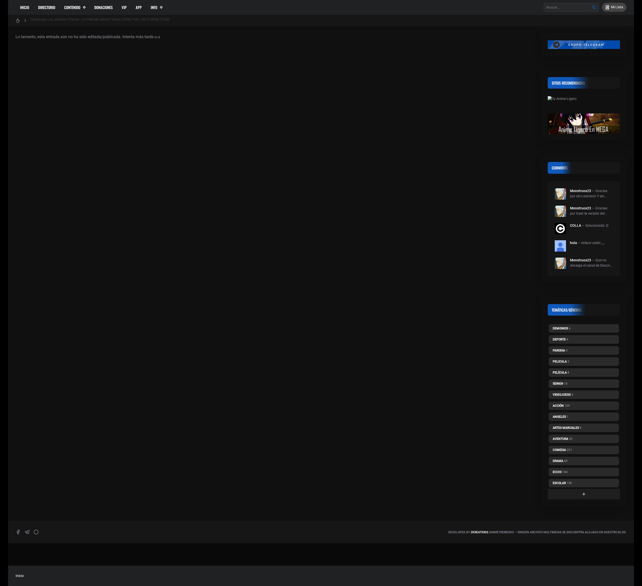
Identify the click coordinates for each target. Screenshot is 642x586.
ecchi (560, 472)
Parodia (560, 350)
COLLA (575, 225)
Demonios (562, 328)
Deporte (560, 339)
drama (560, 461)
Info (154, 7)
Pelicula (561, 361)
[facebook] (18, 532)
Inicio (24, 7)
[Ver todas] (584, 494)
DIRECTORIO (46, 7)
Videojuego (563, 394)
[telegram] (27, 532)
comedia (562, 450)
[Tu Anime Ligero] (584, 104)
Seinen (560, 383)
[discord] (36, 532)
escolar (562, 483)
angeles (561, 417)
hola (573, 243)
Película (561, 372)
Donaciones (103, 7)
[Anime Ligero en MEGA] (584, 126)
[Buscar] (594, 7)
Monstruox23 (580, 191)
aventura (563, 439)
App (139, 7)
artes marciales (567, 428)
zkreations (479, 532)
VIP (124, 7)
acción (561, 405)
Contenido (72, 7)
